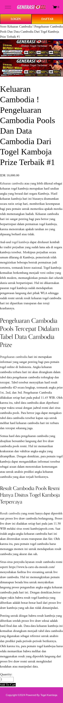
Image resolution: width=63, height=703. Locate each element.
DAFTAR (47, 19)
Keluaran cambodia (11, 183)
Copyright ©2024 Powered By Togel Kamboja (31, 695)
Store (3, 27)
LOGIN (16, 19)
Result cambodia (10, 513)
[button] (8, 684)
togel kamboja (20, 242)
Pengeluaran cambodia (13, 357)
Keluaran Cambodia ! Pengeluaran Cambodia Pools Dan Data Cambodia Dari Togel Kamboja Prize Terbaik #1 (31, 32)
